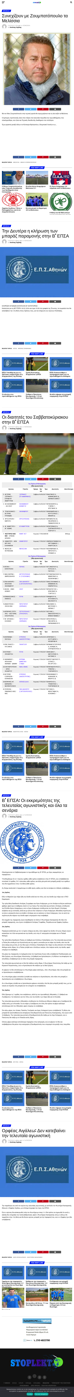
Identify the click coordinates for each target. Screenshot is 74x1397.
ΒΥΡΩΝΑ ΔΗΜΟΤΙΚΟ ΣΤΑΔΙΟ (22, 662)
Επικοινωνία (24, 1385)
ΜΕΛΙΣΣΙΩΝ (23, 549)
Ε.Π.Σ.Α (14, 1383)
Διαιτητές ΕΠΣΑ (18, 731)
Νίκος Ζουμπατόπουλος (28, 162)
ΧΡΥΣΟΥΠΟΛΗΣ (24, 519)
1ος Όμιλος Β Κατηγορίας (37, 484)
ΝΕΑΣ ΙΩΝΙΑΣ (23, 667)
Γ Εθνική (7, 1383)
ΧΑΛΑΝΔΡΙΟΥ (23, 511)
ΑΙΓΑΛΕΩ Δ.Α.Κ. (24, 682)
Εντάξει (29, 1394)
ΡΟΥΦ (21, 596)
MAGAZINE (46, 1383)
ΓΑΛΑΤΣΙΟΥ (23, 644)
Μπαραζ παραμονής (25, 348)
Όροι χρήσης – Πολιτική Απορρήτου (43, 1385)
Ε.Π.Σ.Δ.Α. (28, 1383)
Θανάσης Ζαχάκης (15, 27)
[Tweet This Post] (31, 109)
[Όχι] (72, 1392)
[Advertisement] (37, 141)
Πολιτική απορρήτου (41, 1394)
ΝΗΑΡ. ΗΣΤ (22, 534)
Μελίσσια (16, 162)
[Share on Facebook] (18, 109)
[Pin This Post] (43, 109)
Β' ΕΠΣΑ (16, 1062)
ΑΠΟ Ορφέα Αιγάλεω (20, 1257)
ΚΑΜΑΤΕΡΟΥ (23, 541)
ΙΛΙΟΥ (21, 589)
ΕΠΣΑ (15, 348)
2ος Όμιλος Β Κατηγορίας (37, 556)
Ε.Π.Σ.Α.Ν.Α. (37, 1383)
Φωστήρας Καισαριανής (35, 1257)
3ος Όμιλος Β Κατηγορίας (37, 626)
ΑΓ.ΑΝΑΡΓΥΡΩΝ (24, 526)
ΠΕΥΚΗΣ (22, 567)
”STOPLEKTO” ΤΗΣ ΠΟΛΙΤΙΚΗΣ (61, 1383)
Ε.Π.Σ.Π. (21, 1383)
